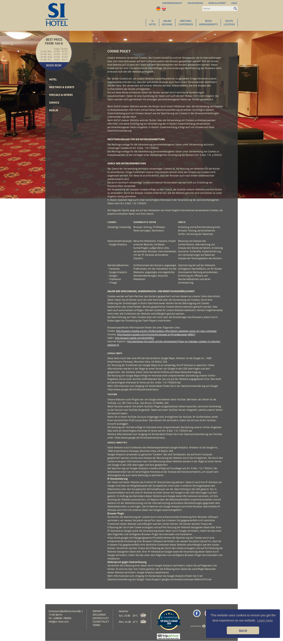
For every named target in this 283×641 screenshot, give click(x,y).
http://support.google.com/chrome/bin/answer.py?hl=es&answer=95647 (156, 334)
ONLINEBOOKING (167, 22)
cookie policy (101, 621)
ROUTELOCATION (229, 22)
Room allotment (217, 3)
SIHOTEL (152, 22)
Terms (96, 625)
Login (234, 3)
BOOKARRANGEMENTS (208, 22)
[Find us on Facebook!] (197, 617)
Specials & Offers (61, 95)
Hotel (53, 79)
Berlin (53, 110)
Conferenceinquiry (172, 3)
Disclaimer (99, 614)
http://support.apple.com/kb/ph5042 (134, 338)
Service (54, 102)
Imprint (97, 611)
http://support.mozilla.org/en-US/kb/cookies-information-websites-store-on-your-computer (166, 331)
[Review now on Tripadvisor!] (168, 638)
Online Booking (195, 3)
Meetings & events (61, 87)
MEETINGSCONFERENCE (185, 22)
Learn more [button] (265, 620)
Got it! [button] (243, 630)
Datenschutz (101, 618)
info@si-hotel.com (59, 621)
